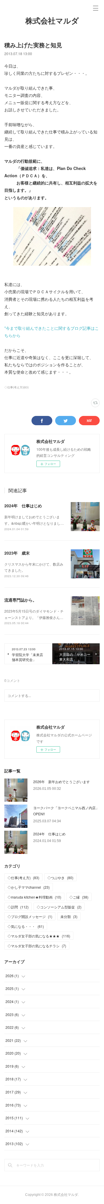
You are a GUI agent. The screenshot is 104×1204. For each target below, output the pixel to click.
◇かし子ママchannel (29, 887)
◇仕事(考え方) (23, 877)
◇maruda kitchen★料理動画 (34, 897)
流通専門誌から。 (20, 600)
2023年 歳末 (17, 553)
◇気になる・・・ (26, 926)
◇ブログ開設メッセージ (30, 916)
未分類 (68, 916)
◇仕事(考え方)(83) (16, 387)
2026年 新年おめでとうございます (61, 781)
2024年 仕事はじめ (23, 505)
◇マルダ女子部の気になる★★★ (39, 935)
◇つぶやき (60, 877)
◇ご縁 (78, 897)
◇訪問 (18, 906)
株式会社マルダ (52, 21)
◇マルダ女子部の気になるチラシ (37, 945)
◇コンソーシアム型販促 (59, 906)
